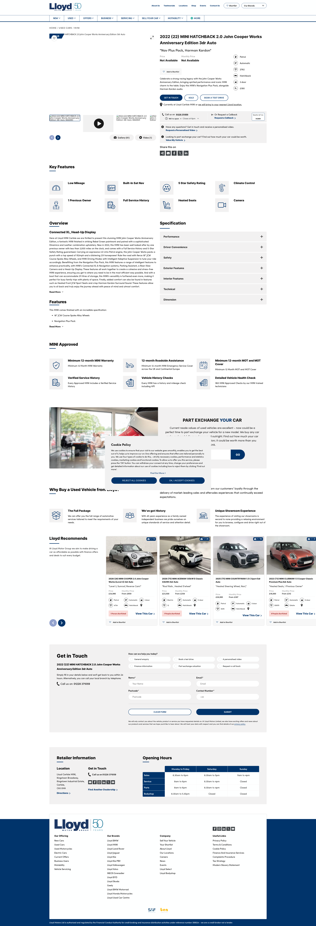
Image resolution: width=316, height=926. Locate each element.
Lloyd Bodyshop (168, 873)
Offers (87, 18)
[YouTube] (233, 830)
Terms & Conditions (222, 844)
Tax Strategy (219, 861)
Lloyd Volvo (112, 869)
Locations (183, 5)
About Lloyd (166, 849)
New (55, 18)
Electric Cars (60, 853)
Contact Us (215, 5)
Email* (199, 677)
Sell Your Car (150, 18)
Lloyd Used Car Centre (118, 897)
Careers (164, 857)
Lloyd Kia (111, 857)
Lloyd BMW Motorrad (118, 889)
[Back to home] (65, 7)
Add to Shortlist (173, 71)
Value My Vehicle (174, 140)
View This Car (144, 613)
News (162, 861)
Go (238, 454)
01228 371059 (182, 114)
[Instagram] (219, 830)
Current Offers (61, 857)
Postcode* (133, 690)
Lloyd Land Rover (115, 849)
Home (53, 27)
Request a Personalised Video (180, 130)
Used (70, 18)
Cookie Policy (219, 849)
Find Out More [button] (157, 472)
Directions (62, 793)
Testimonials (169, 5)
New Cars (59, 840)
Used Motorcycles (63, 849)
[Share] (162, 153)
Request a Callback (224, 118)
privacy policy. (240, 724)
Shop (193, 5)
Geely (110, 885)
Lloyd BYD (112, 877)
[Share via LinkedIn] (186, 153)
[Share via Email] (168, 153)
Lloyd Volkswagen (116, 865)
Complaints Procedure (224, 857)
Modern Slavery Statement (226, 865)
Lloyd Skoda (113, 881)
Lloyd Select (166, 869)
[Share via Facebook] (174, 153)
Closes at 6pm (182, 118)
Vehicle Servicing (62, 869)
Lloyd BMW (112, 840)
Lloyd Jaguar (113, 853)
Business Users (61, 861)
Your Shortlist (166, 844)
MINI (77, 27)
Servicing (126, 18)
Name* (132, 677)
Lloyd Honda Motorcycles (119, 893)
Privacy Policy (219, 840)
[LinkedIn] (224, 830)
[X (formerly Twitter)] (228, 830)
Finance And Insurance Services (228, 853)
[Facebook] (215, 830)
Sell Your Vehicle (168, 840)
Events (203, 5)
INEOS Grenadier (115, 873)
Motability (174, 18)
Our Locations (167, 853)
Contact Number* (205, 690)
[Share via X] (180, 153)
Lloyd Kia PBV (113, 861)
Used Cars (65, 27)
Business (106, 18)
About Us (156, 5)
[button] (134, 480)
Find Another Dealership (101, 789)
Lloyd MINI (112, 844)
